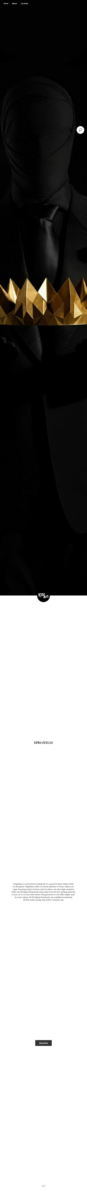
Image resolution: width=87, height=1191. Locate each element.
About (14, 3)
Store (6, 3)
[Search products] (80, 130)
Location (24, 3)
